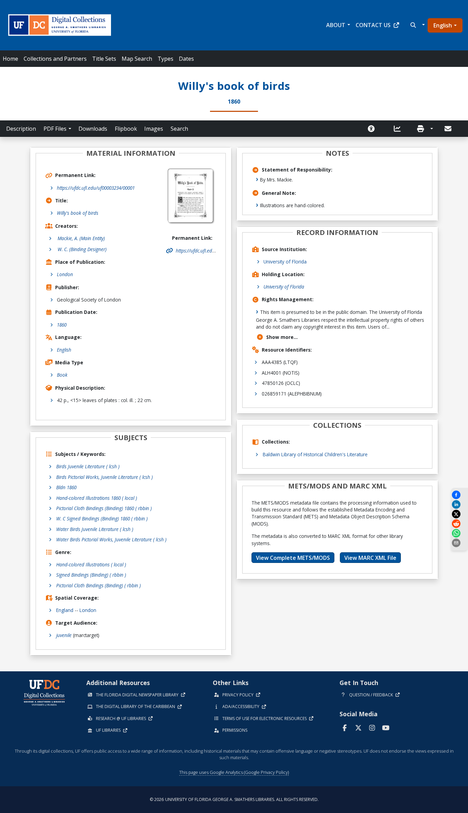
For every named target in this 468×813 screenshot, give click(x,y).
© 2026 (234, 799)
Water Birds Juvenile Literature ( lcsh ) (94, 529)
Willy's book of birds (77, 213)
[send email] (459, 543)
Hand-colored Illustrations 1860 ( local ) (96, 498)
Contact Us (373, 25)
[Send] (448, 129)
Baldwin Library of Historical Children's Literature (315, 454)
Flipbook (126, 128)
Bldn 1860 (66, 487)
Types (165, 58)
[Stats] (399, 129)
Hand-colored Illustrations (91, 564)
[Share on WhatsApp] (459, 533)
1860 (61, 324)
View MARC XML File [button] (370, 558)
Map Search (137, 58)
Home (10, 58)
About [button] (335, 25)
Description (21, 128)
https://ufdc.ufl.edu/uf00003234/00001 (96, 188)
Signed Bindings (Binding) (91, 575)
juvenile (64, 635)
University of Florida (285, 261)
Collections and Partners (55, 58)
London (65, 274)
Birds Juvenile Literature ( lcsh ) (88, 466)
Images (153, 128)
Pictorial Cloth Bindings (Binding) (98, 585)
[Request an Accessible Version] (373, 129)
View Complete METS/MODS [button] (293, 558)
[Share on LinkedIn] (459, 504)
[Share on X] (459, 514)
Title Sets (104, 58)
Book (62, 375)
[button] (417, 25)
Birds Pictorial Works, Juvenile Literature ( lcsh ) (104, 477)
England (64, 610)
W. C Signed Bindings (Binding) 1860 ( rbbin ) (102, 518)
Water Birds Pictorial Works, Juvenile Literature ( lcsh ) (111, 539)
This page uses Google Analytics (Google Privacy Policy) (234, 772)
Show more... (282, 337)
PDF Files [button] (55, 128)
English (442, 25)
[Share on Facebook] (459, 495)
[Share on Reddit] (459, 523)
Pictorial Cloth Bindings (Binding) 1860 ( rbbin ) (104, 508)
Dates (186, 58)
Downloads (92, 128)
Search (179, 128)
